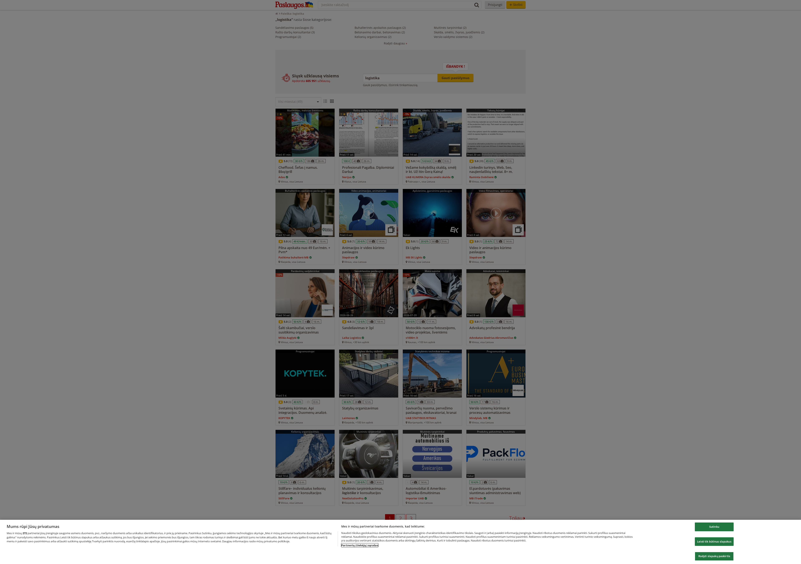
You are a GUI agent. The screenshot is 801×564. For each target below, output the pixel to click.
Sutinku (714, 527)
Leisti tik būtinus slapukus (714, 541)
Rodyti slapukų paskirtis (714, 556)
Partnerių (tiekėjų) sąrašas (359, 545)
